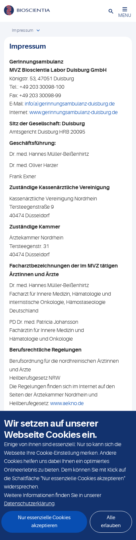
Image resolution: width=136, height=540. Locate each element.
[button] (111, 11)
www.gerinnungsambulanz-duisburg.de (73, 112)
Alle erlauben (111, 521)
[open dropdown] (38, 30)
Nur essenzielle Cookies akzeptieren (44, 521)
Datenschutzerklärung (29, 504)
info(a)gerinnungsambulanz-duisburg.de (70, 104)
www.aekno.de (67, 403)
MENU (124, 15)
